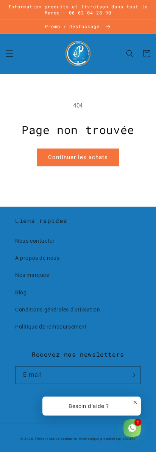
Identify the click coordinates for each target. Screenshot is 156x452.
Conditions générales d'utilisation (57, 310)
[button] (9, 53)
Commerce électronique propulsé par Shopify (98, 439)
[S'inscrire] (132, 375)
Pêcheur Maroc (47, 439)
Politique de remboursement (51, 327)
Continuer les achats (78, 157)
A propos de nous (37, 258)
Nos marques (32, 275)
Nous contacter (35, 241)
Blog (21, 292)
